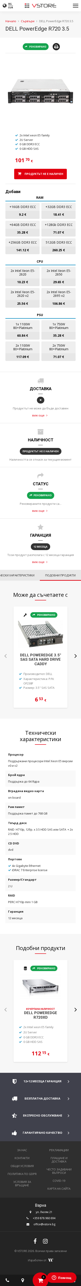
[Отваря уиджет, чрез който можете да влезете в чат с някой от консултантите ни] (61, 1278)
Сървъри (27, 21)
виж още (38, 415)
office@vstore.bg (44, 1224)
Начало (10, 21)
